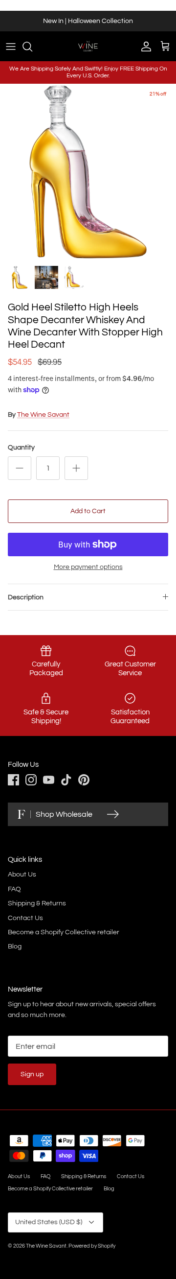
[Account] (143, 46)
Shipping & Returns (37, 903)
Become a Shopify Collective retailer (63, 932)
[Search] (32, 46)
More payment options (88, 567)
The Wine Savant (43, 414)
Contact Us (25, 918)
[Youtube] (48, 779)
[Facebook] (13, 779)
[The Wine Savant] (88, 46)
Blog (15, 946)
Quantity (21, 447)
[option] (88, 172)
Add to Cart (88, 511)
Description (26, 597)
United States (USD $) (48, 1222)
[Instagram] (31, 779)
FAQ (14, 889)
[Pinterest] (83, 779)
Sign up (32, 1074)
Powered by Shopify (91, 1246)
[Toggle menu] (11, 46)
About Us (22, 874)
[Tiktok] (66, 779)
